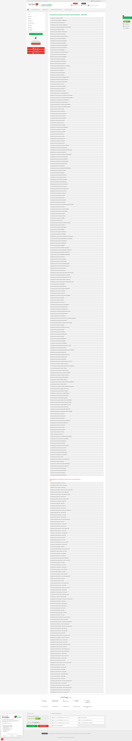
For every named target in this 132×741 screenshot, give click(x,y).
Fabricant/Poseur (55, 706)
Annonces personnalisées (6, 729)
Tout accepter (19, 735)
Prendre (36, 48)
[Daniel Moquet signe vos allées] (33, 4)
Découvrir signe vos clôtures (61, 717)
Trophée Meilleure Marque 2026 (87, 707)
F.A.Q (29, 14)
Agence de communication (62, 733)
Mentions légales (51, 733)
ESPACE (32, 726)
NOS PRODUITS (45, 9)
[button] (2, 739)
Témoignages (30, 29)
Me (126, 28)
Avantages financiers (76, 706)
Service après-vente (44, 733)
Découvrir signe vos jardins (61, 720)
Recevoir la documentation (93, 5)
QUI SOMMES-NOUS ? (35, 9)
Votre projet (30, 27)
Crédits (57, 733)
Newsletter (30, 16)
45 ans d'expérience (44, 706)
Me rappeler (84, 5)
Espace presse (30, 20)
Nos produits (30, 25)
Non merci (4, 735)
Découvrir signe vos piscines (61, 722)
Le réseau (86, 720)
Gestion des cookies (76, 733)
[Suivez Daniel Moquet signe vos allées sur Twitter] (34, 722)
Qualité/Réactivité (66, 706)
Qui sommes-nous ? (31, 23)
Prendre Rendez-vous (76, 5)
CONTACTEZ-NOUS (68, 9)
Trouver (58, 725)
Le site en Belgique (87, 722)
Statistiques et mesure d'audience (7, 728)
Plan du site (70, 733)
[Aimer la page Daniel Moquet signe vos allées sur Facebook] (32, 722)
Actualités (29, 18)
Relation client (5, 731)
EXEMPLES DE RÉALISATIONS (56, 9)
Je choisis (11, 735)
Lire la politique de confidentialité (6, 723)
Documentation (127, 26)
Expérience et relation (6, 730)
